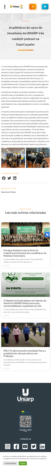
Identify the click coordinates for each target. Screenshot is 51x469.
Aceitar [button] (22, 463)
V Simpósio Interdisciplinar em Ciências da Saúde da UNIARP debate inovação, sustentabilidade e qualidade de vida (24, 303)
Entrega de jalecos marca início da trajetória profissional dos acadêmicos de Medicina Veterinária (24, 253)
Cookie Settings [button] (10, 463)
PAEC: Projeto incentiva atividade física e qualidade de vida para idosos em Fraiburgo (24, 353)
